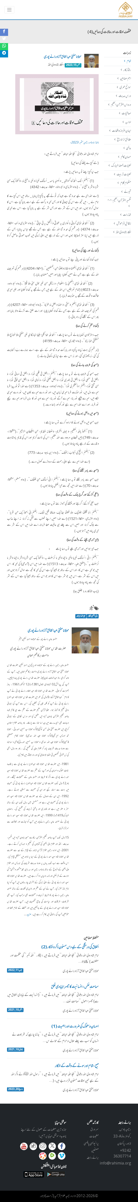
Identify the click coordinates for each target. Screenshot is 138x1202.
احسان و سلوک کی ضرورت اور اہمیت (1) (75, 1026)
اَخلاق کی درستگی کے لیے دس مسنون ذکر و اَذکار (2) (70, 947)
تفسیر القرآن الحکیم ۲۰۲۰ (119, 200)
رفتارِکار (127, 70)
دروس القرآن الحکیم (121, 105)
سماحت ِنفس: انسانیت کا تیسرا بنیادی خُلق (75, 987)
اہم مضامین (125, 79)
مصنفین (95, 1151)
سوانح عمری (125, 87)
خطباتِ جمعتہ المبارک (121, 166)
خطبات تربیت (123, 174)
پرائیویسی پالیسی (91, 1144)
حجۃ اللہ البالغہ (80, 616)
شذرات (127, 215)
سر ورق (94, 1129)
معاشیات (126, 113)
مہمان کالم (126, 157)
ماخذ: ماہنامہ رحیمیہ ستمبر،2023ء (84, 143)
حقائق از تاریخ (124, 140)
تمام (128, 61)
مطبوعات (94, 1136)
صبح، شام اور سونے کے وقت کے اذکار (77, 1066)
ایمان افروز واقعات (121, 131)
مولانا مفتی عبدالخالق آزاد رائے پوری (62, 57)
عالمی (128, 148)
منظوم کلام (125, 183)
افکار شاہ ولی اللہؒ (123, 232)
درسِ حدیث (124, 96)
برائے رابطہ (93, 1158)
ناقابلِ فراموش (123, 224)
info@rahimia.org (115, 1163)
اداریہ (128, 122)
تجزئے (127, 192)
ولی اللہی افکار (93, 616)
